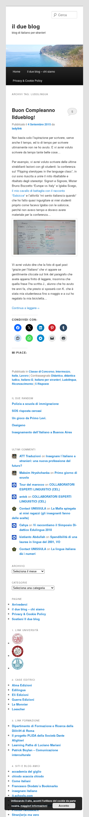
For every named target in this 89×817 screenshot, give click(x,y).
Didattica (57, 375)
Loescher (18, 709)
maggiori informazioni (34, 805)
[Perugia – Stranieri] (17, 656)
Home (16, 71)
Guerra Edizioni (23, 699)
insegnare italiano (24, 791)
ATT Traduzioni (30, 456)
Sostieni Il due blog (26, 619)
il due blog (26, 26)
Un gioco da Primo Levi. (29, 418)
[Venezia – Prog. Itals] (17, 643)
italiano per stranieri (48, 380)
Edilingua (19, 690)
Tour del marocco (31, 484)
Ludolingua (69, 380)
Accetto (64, 806)
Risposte (42, 384)
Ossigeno (18, 425)
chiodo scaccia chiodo (28, 776)
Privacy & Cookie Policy (27, 80)
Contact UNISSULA (32, 508)
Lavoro (24, 375)
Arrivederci (19, 604)
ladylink (17, 128)
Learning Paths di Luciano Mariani (36, 745)
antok (23, 496)
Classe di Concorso (41, 371)
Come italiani (21, 781)
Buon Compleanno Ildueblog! (33, 114)
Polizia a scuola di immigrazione (35, 403)
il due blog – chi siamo (41, 71)
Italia (15, 375)
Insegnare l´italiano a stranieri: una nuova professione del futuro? (44, 461)
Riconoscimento (22, 384)
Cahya (23, 525)
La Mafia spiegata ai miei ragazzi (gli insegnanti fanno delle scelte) (44, 513)
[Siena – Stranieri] (17, 668)
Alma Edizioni (22, 685)
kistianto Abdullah (32, 537)
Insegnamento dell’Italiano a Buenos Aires (42, 432)
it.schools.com (22, 795)
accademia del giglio (26, 771)
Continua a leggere (25, 308)
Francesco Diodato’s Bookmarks (35, 786)
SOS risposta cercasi (27, 410)
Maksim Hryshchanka (34, 472)
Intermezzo (63, 371)
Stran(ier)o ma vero (25, 814)
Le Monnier (20, 704)
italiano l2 (27, 380)
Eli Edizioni (20, 695)
